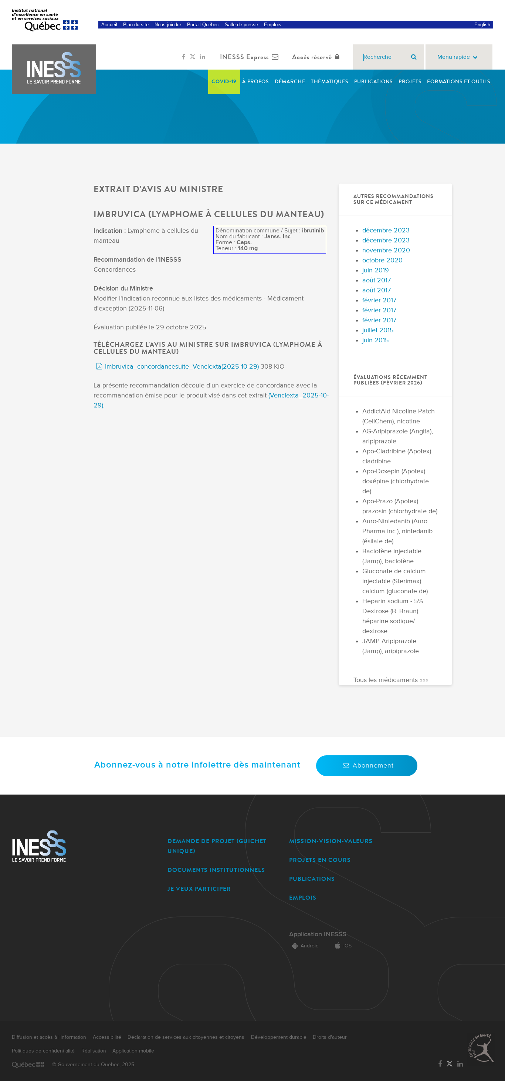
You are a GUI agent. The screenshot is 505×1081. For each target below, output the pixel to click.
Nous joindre (168, 24)
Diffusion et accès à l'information (49, 1037)
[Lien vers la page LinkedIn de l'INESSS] (202, 57)
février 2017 (379, 300)
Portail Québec (203, 24)
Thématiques (330, 81)
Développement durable (278, 1037)
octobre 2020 (382, 260)
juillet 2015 (378, 330)
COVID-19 (224, 81)
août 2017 (376, 280)
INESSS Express (244, 57)
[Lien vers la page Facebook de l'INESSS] (183, 57)
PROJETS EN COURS (320, 860)
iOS (347, 946)
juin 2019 (375, 270)
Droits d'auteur (330, 1037)
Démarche (290, 81)
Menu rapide (453, 57)
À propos (255, 81)
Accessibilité (107, 1037)
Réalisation (93, 1051)
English (482, 24)
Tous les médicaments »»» (390, 680)
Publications (373, 81)
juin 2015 (375, 340)
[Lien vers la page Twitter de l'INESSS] (193, 57)
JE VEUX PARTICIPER (199, 888)
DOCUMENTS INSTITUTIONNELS (216, 870)
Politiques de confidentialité (43, 1051)
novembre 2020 (386, 250)
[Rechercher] (414, 57)
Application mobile (133, 1051)
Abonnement (373, 765)
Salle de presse (241, 24)
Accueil (109, 24)
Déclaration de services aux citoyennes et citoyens (186, 1037)
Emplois (272, 24)
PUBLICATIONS (312, 878)
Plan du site (136, 24)
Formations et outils (458, 81)
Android (310, 946)
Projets (410, 81)
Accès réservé (312, 57)
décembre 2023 (386, 230)
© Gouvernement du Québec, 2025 (93, 1065)
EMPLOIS (302, 897)
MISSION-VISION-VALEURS (331, 841)
